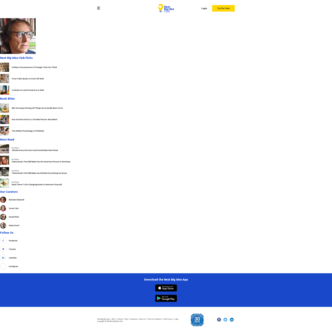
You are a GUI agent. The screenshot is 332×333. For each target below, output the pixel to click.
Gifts (113, 319)
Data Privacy (167, 319)
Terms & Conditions (154, 319)
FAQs (126, 319)
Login (204, 8)
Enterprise (133, 319)
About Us (142, 319)
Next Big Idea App (103, 319)
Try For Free (223, 8)
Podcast (119, 319)
